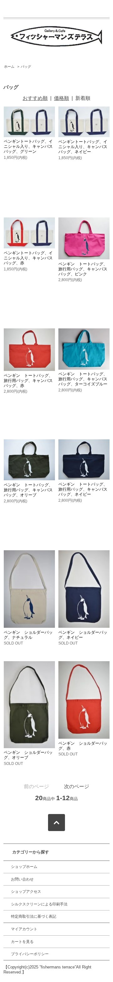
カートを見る (22, 941)
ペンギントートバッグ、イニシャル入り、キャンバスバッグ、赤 (28, 258)
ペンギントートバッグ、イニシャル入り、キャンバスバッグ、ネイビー (82, 146)
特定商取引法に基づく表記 (33, 916)
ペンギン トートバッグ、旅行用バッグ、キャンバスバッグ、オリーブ (28, 489)
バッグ (26, 66)
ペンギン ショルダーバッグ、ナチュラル (28, 635)
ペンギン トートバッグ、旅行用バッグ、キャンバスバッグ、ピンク (82, 269)
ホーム (9, 66)
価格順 (61, 98)
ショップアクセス (26, 891)
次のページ (76, 786)
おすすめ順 (35, 98)
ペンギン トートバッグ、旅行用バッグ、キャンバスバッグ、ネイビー (82, 489)
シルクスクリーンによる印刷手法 (39, 904)
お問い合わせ (22, 879)
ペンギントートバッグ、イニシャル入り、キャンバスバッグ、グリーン (28, 146)
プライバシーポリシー (30, 954)
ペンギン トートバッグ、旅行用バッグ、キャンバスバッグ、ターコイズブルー (82, 379)
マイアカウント (24, 929)
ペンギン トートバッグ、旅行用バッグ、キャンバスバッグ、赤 (28, 380)
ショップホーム (24, 866)
